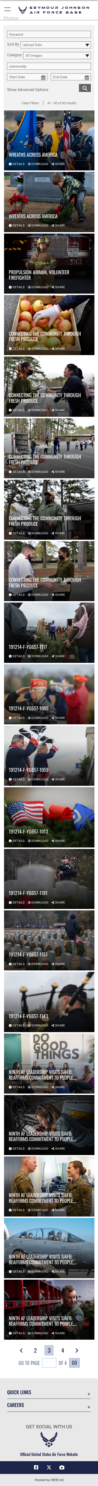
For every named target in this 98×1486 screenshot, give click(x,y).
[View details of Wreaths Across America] (49, 140)
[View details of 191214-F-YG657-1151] (49, 940)
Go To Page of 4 (43, 1362)
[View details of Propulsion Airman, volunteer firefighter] (49, 264)
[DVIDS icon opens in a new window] (61, 1467)
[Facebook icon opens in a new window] (36, 1467)
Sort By (13, 45)
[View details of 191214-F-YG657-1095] (49, 694)
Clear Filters (30, 103)
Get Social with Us (49, 1427)
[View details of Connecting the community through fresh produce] (49, 325)
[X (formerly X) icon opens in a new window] (49, 1467)
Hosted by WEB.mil (49, 1480)
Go (74, 1362)
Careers (15, 1405)
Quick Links (19, 1392)
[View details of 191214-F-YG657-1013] (49, 817)
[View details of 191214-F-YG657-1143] (49, 1002)
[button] (7, 10)
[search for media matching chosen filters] (85, 87)
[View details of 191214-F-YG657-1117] (49, 633)
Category (14, 55)
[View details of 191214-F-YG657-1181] (49, 879)
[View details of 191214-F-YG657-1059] (49, 756)
